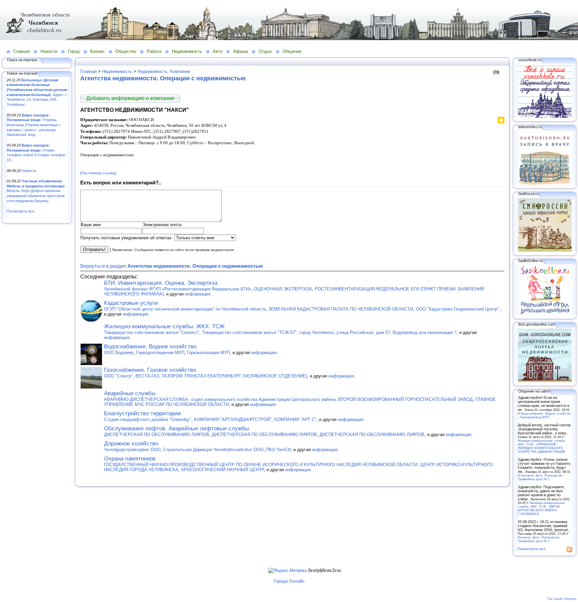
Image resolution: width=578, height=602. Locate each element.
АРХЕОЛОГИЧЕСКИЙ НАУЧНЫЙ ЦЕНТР (222, 469)
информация (197, 293)
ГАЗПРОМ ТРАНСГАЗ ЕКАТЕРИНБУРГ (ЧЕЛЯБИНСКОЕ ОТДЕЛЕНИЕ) (234, 375)
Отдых (265, 51)
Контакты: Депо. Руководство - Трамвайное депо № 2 (540, 539)
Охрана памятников (130, 458)
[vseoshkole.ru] (545, 116)
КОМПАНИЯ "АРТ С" (295, 419)
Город (74, 51)
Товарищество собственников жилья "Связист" (151, 332)
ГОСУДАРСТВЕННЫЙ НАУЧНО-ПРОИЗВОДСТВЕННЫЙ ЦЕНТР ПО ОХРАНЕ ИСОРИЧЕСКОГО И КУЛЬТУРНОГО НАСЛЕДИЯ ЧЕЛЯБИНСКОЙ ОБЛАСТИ (260, 464)
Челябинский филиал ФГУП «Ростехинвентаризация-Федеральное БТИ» (177, 288)
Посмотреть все (20, 211)
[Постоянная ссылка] (98, 173)
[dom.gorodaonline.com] (545, 381)
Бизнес (97, 51)
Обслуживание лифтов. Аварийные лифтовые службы (176, 428)
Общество (125, 51)
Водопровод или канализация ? (425, 332)
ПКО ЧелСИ (278, 449)
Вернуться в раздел (171, 266)
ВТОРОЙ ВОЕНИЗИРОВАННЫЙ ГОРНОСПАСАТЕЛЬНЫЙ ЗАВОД (405, 399)
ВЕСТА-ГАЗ (147, 375)
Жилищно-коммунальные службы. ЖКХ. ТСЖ (164, 326)
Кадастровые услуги (131, 303)
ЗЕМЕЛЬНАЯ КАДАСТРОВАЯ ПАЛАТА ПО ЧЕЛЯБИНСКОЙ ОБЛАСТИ (340, 309)
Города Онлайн (289, 581)
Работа (154, 51)
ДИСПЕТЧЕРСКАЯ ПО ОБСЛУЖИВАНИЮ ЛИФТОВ (156, 434)
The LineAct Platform (562, 599)
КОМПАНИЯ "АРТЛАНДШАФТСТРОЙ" (233, 419)
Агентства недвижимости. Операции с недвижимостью (163, 78)
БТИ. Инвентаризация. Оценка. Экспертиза (160, 283)
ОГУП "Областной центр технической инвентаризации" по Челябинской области (185, 309)
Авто (217, 51)
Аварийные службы (130, 393)
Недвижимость (187, 51)
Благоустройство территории (142, 413)
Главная (21, 51)
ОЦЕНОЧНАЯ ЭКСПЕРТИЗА (283, 288)
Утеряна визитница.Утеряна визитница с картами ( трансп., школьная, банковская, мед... (34, 125)
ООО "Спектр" (118, 375)
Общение (292, 51)
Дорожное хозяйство (131, 443)
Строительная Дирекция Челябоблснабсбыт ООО (213, 449)
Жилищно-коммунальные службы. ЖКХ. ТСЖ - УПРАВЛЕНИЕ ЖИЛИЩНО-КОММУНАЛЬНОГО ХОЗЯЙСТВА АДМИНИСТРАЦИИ (542, 446)
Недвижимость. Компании (163, 71)
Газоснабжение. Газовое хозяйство (150, 370)
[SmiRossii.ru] (545, 250)
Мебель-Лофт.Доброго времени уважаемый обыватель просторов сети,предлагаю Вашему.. (36, 191)
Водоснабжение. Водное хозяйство (150, 346)
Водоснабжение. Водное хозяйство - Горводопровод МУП (544, 415)
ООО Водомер (118, 352)
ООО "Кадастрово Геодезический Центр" (458, 309)
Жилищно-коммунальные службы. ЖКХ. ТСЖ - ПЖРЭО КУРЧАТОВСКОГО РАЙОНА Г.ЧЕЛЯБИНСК (541, 508)
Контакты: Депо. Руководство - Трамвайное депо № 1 (541, 477)
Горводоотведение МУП (160, 352)
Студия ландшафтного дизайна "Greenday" (147, 419)
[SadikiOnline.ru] (545, 314)
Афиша (240, 51)
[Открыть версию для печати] (496, 71)
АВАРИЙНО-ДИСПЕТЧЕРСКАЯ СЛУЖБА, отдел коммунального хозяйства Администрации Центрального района (219, 399)
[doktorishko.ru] (545, 183)
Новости (48, 51)
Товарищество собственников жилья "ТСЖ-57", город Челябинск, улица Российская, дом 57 (296, 332)
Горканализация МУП (208, 352)
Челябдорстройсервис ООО (132, 449)
